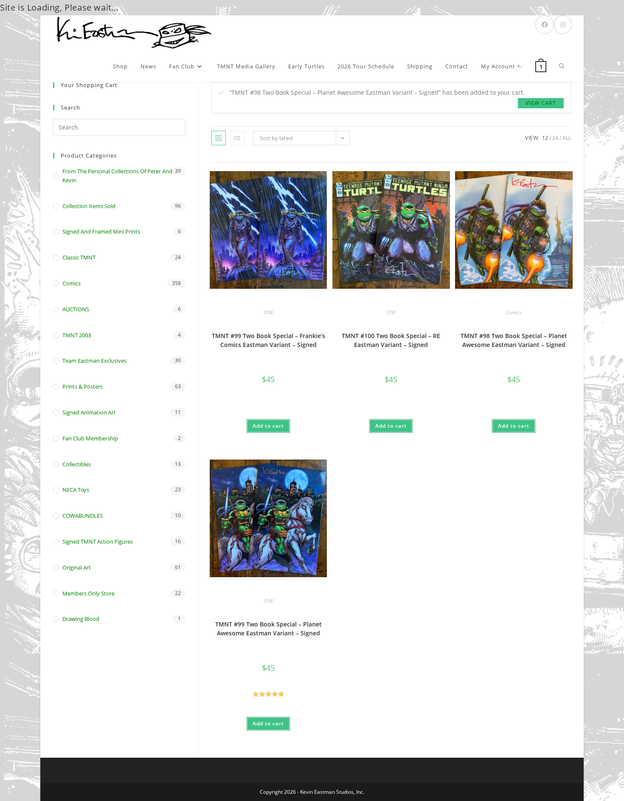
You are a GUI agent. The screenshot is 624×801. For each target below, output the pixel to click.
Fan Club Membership (90, 438)
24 (555, 137)
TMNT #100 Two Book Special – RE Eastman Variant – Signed (391, 340)
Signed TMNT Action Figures (97, 541)
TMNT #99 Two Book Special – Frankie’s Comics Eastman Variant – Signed (268, 340)
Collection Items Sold (88, 206)
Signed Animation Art (89, 412)
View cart (541, 103)
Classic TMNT (79, 257)
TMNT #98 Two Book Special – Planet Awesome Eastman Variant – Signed (514, 340)
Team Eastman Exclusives (94, 360)
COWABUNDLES (82, 515)
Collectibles (76, 464)
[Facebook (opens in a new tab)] (544, 24)
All (566, 137)
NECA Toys (75, 490)
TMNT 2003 (76, 335)
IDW (268, 312)
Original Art (76, 567)
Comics (514, 312)
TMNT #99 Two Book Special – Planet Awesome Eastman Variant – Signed (268, 628)
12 (545, 137)
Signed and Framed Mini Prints (101, 231)
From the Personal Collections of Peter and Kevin (117, 175)
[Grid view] (218, 138)
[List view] (237, 138)
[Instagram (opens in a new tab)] (563, 24)
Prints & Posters (82, 386)
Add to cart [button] (268, 425)
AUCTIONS (75, 309)
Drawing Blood (80, 619)
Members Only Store (88, 593)
